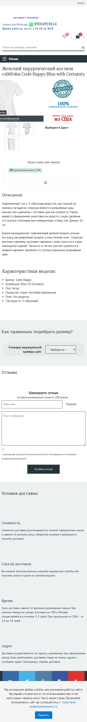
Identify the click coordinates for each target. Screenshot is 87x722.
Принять (43, 715)
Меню (13, 58)
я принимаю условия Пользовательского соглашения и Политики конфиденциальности (39, 456)
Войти (81, 3)
